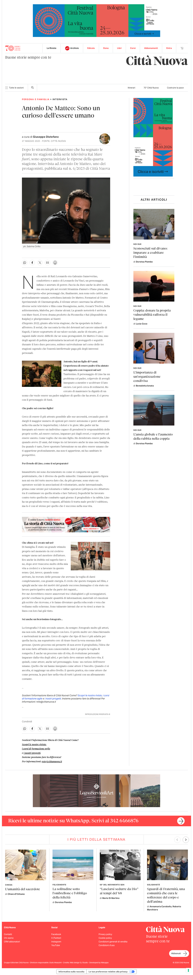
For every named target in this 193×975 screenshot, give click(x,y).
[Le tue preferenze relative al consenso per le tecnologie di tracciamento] (188, 970)
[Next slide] (186, 840)
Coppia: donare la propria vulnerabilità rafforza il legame (152, 315)
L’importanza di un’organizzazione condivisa (146, 377)
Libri (119, 48)
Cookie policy (105, 938)
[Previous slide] (177, 840)
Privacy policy (105, 934)
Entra (169, 48)
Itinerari (131, 87)
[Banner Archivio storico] (66, 524)
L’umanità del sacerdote (22, 889)
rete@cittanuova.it (52, 761)
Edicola (91, 48)
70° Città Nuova (151, 87)
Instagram (56, 941)
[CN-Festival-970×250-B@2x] (96, 20)
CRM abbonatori (12, 941)
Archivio (74, 48)
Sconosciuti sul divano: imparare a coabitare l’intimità (150, 253)
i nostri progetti (53, 698)
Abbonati (176, 953)
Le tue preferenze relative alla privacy (108, 971)
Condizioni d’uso (107, 945)
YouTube (55, 945)
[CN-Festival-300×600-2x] (153, 137)
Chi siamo (9, 938)
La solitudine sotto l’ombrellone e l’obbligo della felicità (70, 893)
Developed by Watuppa (98, 962)
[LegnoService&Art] (96, 790)
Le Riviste (51, 48)
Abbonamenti (151, 48)
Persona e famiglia (35, 99)
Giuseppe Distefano (46, 137)
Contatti (8, 934)
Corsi (133, 48)
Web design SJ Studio (79, 962)
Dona (106, 48)
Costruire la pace (175, 87)
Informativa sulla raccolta (71, 971)
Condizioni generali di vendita (113, 941)
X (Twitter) (56, 938)
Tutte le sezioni (16, 87)
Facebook (56, 934)
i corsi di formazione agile (36, 749)
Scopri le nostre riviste (90, 695)
